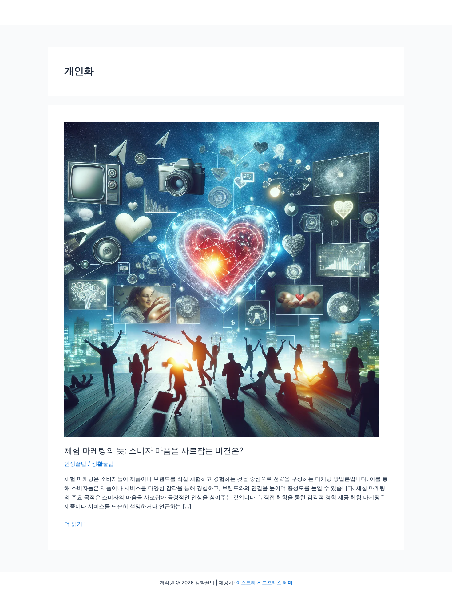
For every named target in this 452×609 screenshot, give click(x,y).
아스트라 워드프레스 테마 (264, 582)
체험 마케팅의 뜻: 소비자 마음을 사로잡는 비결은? (153, 450)
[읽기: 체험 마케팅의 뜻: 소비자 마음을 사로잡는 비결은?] (221, 279)
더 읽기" (74, 524)
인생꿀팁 (75, 464)
